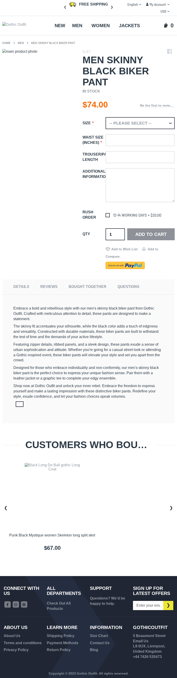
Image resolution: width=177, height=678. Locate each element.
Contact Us (99, 643)
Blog (94, 650)
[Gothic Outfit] (20, 25)
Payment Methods (62, 643)
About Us (12, 636)
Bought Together (87, 287)
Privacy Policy (16, 650)
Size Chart (99, 636)
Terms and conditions (23, 643)
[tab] (21, 286)
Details (21, 287)
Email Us (140, 641)
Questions (128, 287)
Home (6, 43)
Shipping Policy (60, 636)
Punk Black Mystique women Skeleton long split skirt (52, 535)
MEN (21, 43)
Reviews (49, 287)
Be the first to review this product (157, 105)
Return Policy (59, 650)
